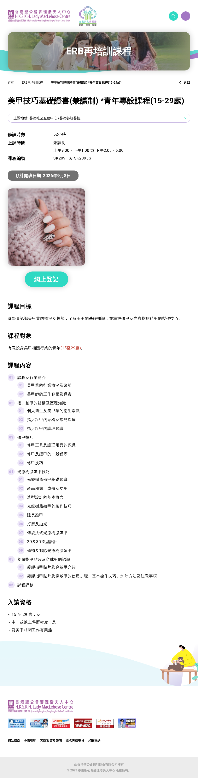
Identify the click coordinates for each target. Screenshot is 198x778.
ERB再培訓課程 (32, 82)
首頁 (11, 82)
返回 (187, 82)
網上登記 (46, 279)
